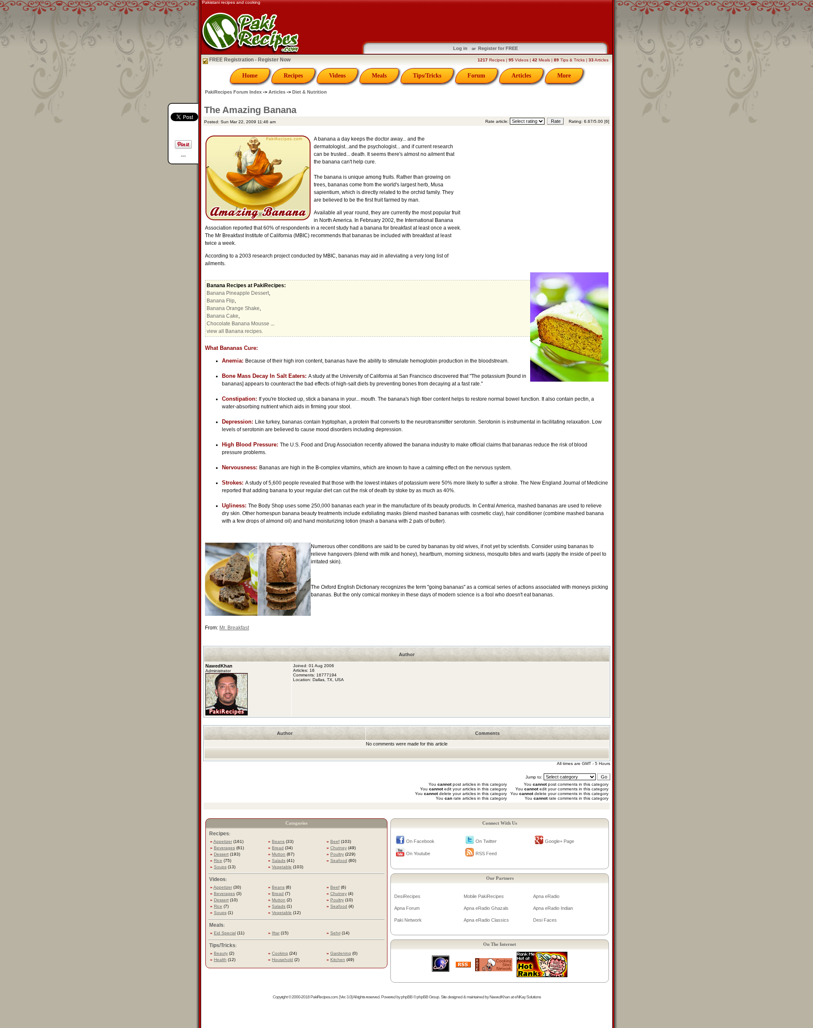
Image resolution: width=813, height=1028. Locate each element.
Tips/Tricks (427, 75)
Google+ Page (559, 841)
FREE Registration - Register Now (249, 60)
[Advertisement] (536, 195)
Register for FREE (498, 48)
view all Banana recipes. (235, 331)
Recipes (293, 75)
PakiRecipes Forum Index (233, 91)
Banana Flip (221, 301)
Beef (335, 841)
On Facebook (420, 841)
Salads (278, 860)
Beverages (224, 847)
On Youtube (418, 853)
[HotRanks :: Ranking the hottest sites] (542, 974)
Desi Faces (545, 920)
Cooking (280, 953)
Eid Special (225, 933)
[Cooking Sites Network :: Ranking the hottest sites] (493, 969)
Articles (521, 75)
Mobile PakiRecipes (484, 896)
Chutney (338, 847)
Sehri (335, 933)
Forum (476, 75)
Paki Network (408, 920)
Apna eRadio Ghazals (486, 908)
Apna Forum (407, 908)
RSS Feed (486, 853)
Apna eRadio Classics (486, 920)
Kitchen (337, 959)
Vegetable (282, 867)
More (564, 75)
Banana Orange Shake (233, 308)
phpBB (406, 997)
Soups (220, 867)
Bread (278, 847)
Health (220, 959)
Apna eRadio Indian (553, 908)
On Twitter (486, 841)
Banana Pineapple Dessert (238, 293)
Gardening (340, 953)
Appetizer (222, 841)
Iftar (275, 933)
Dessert (221, 854)
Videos (337, 75)
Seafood (338, 860)
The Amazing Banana (250, 110)
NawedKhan (499, 997)
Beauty (221, 953)
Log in (460, 48)
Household (282, 959)
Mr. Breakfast (234, 628)
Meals (379, 75)
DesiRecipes (407, 896)
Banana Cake (222, 316)
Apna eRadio (546, 896)
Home (249, 75)
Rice (218, 860)
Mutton (278, 854)
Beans (278, 841)
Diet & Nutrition (309, 91)
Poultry (337, 854)
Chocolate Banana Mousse (238, 324)
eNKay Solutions (527, 997)
